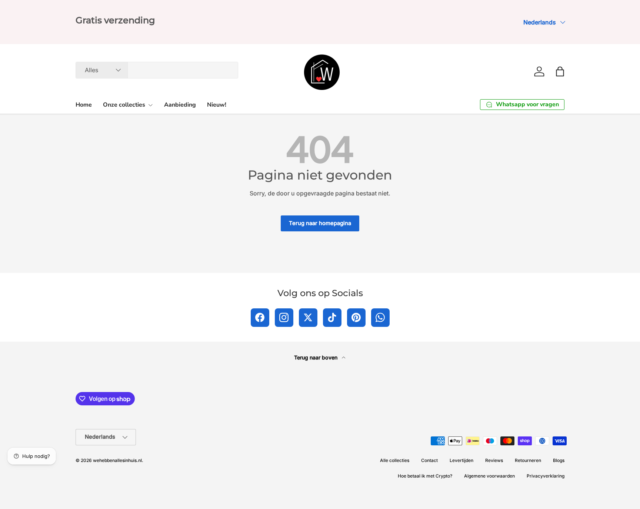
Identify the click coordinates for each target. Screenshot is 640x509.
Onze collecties (124, 105)
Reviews (494, 460)
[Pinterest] (356, 317)
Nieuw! (216, 105)
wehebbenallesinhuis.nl (117, 460)
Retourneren (528, 460)
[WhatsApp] (380, 317)
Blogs (558, 460)
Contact (429, 460)
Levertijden (461, 460)
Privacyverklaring (545, 476)
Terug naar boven (316, 357)
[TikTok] (332, 317)
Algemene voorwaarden (489, 476)
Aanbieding (180, 105)
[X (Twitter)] (308, 317)
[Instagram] (284, 317)
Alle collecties (394, 460)
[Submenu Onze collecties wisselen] (150, 105)
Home (84, 105)
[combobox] (157, 70)
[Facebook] (260, 317)
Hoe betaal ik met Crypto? (425, 476)
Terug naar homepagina (320, 223)
